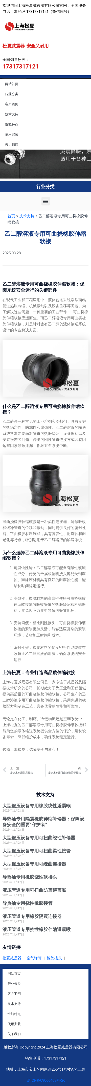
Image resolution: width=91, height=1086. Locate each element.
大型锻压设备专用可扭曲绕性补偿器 (39, 837)
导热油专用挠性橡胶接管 (28, 903)
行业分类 (11, 94)
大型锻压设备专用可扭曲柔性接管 (37, 850)
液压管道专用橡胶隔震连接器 (32, 916)
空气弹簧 (34, 958)
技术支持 (11, 114)
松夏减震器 (12, 958)
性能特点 (11, 124)
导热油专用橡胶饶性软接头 (30, 877)
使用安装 (11, 134)
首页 (11, 216)
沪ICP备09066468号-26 (45, 1080)
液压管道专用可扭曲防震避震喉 (34, 890)
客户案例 (11, 104)
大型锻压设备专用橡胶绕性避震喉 (37, 805)
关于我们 (11, 144)
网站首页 (11, 84)
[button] (45, 201)
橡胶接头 (54, 958)
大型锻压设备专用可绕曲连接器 (34, 863)
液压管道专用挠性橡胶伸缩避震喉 (37, 929)
